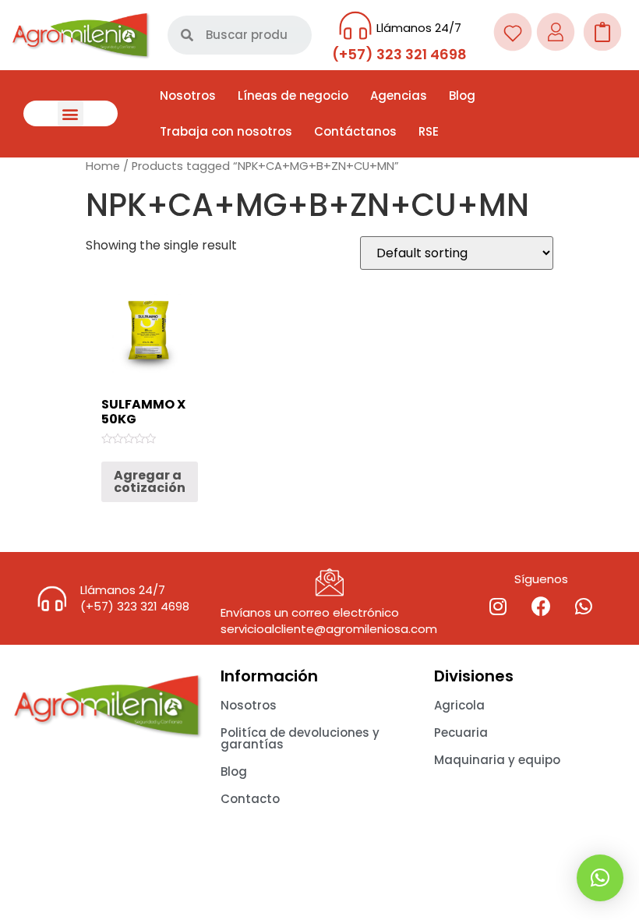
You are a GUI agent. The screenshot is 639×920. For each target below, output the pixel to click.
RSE (428, 131)
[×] (600, 878)
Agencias (398, 95)
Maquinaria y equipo (497, 760)
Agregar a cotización (149, 481)
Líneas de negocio (293, 95)
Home (103, 166)
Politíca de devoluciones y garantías (300, 738)
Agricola (459, 705)
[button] (70, 113)
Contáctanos (355, 131)
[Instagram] (497, 606)
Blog (462, 95)
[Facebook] (540, 606)
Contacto (250, 799)
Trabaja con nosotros (226, 131)
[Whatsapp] (583, 606)
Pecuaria (461, 732)
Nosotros (188, 95)
